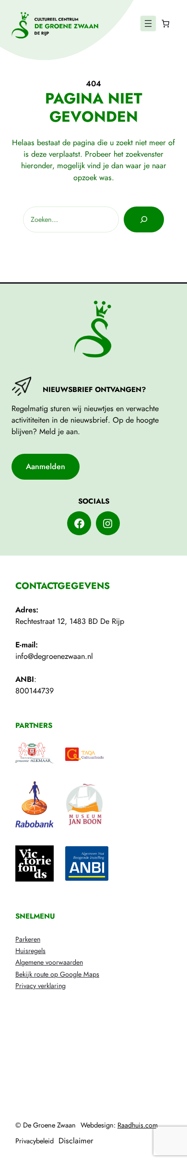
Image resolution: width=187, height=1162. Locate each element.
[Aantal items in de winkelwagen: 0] (165, 23)
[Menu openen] (148, 23)
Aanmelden (45, 466)
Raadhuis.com (137, 1125)
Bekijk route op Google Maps (57, 974)
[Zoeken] (144, 219)
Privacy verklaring (40, 985)
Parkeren (27, 939)
